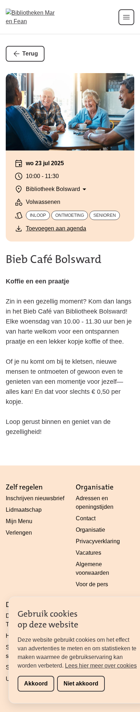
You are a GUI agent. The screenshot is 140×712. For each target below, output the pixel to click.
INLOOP (38, 215)
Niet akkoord (81, 683)
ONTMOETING (69, 215)
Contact (85, 518)
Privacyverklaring (98, 541)
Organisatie (90, 530)
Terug (30, 54)
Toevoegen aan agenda (56, 228)
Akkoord (36, 683)
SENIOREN (104, 215)
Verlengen (19, 533)
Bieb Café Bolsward (53, 259)
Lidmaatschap (24, 510)
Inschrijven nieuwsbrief (35, 498)
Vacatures (88, 553)
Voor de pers (92, 584)
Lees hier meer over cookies (101, 666)
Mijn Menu (19, 521)
